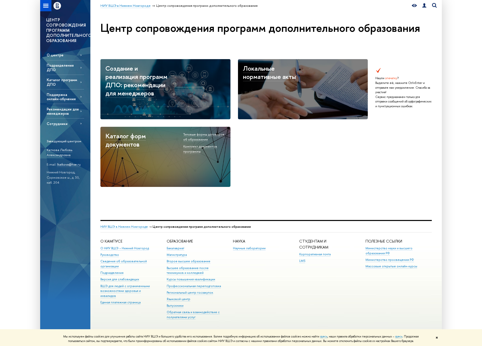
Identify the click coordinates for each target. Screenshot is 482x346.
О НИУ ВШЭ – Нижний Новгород (124, 248)
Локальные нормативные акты (269, 72)
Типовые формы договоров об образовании (203, 137)
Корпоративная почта (315, 254)
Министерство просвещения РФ (390, 260)
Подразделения (112, 273)
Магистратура (177, 255)
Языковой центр (178, 299)
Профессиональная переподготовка (194, 286)
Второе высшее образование (188, 261)
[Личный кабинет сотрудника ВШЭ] (424, 5)
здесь (323, 336)
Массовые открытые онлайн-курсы (391, 266)
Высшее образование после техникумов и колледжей (188, 270)
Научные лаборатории (249, 248)
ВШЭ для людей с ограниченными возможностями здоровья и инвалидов (125, 291)
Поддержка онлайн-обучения (61, 96)
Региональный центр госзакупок (190, 292)
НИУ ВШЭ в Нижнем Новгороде (124, 226)
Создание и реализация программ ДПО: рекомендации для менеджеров (136, 80)
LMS (302, 261)
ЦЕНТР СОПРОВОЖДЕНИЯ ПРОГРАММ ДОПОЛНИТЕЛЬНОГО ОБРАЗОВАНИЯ (68, 30)
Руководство (109, 255)
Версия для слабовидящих (119, 279)
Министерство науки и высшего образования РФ (389, 250)
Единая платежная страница (120, 302)
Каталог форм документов (125, 140)
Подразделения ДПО (60, 67)
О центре (55, 55)
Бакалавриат (175, 248)
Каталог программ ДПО (62, 81)
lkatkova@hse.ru (69, 164)
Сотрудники (57, 123)
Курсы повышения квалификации (191, 279)
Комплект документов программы (200, 149)
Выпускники (175, 305)
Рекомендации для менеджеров (63, 111)
